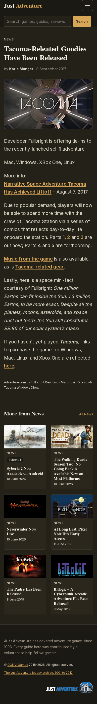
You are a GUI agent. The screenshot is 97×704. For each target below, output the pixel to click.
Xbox (35, 387)
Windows (23, 387)
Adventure (11, 382)
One (80, 382)
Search (82, 21)
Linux (56, 382)
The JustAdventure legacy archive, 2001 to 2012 (38, 672)
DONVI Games (17, 665)
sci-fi (88, 382)
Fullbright (37, 382)
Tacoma (10, 387)
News (9, 39)
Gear (48, 382)
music (72, 382)
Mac (64, 382)
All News (86, 414)
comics (24, 382)
